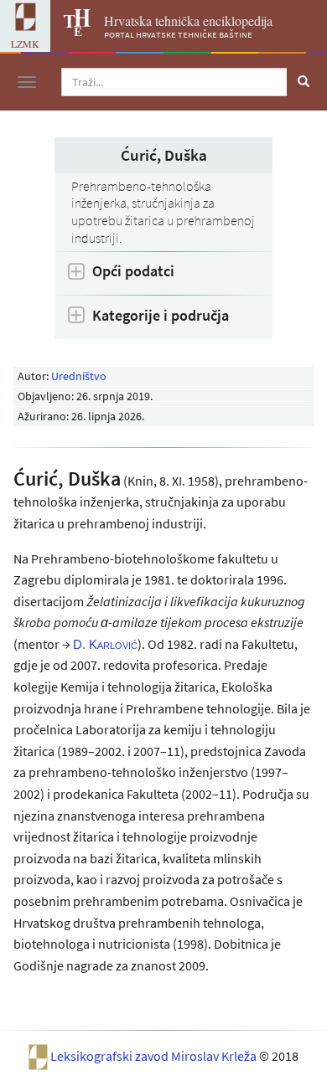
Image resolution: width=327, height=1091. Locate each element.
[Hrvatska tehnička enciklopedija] (70, 31)
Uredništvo (78, 375)
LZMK (25, 43)
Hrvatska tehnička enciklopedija (188, 20)
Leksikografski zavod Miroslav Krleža (154, 1055)
